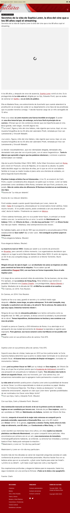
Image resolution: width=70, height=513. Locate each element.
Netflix (16, 99)
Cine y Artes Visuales (7, 14)
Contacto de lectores (35, 491)
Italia (9, 206)
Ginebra (39, 329)
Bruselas (7, 251)
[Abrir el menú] (68, 10)
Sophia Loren (45, 94)
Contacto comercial (34, 493)
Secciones (12, 484)
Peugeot (16, 270)
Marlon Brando (56, 283)
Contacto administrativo (36, 488)
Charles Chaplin (27, 283)
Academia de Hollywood (46, 369)
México (45, 211)
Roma (65, 163)
